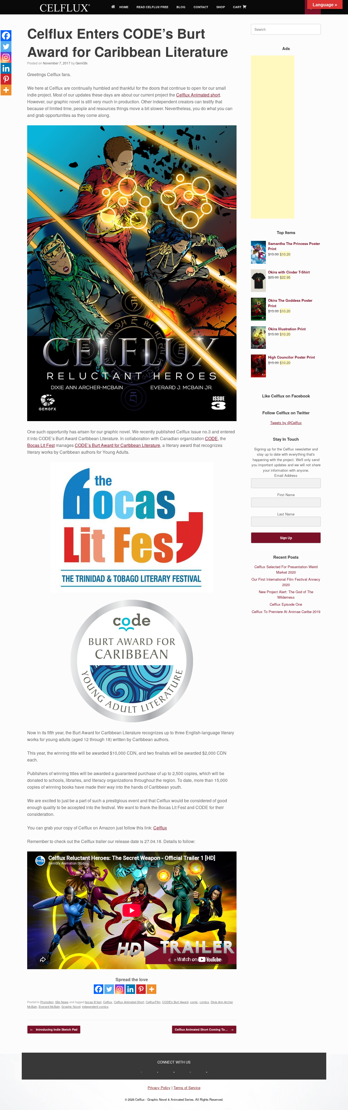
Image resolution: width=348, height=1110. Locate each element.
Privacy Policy (159, 1087)
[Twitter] (109, 989)
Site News (62, 1002)
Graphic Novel (70, 1006)
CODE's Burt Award (175, 1002)
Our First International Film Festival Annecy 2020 (285, 582)
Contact (201, 7)
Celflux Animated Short (129, 1002)
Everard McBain (49, 1006)
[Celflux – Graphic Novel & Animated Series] (65, 7)
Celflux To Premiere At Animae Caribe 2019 (286, 611)
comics (204, 1002)
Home (123, 7)
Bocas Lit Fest (41, 445)
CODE (211, 438)
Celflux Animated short (198, 95)
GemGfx (82, 63)
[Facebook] (98, 989)
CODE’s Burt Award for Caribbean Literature (117, 445)
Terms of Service (186, 1087)
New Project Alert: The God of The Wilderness (286, 594)
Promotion (47, 1002)
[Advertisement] (272, 137)
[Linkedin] (130, 989)
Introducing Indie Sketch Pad (53, 1029)
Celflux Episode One (286, 604)
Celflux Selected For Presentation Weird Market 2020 (286, 569)
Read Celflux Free (152, 7)
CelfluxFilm (153, 1002)
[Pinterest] (141, 989)
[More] (151, 989)
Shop (220, 7)
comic (194, 1002)
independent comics (95, 1006)
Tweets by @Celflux (286, 422)
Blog (180, 7)
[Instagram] (120, 989)
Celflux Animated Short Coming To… (204, 1029)
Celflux (160, 828)
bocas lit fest (93, 1002)
